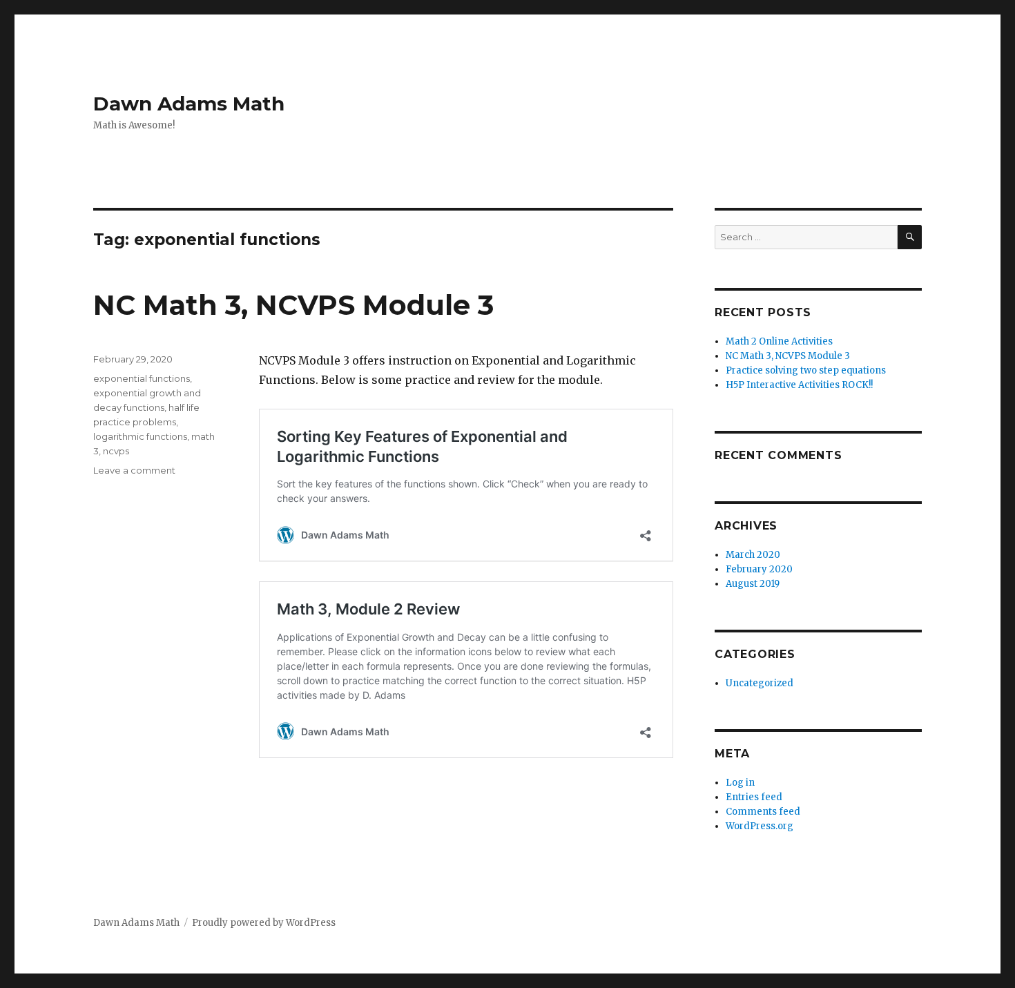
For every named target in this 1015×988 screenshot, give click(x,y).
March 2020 (753, 555)
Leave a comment (134, 470)
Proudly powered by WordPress (264, 923)
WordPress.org (759, 826)
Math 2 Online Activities (779, 341)
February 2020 (759, 569)
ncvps (116, 450)
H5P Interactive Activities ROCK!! (799, 385)
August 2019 (753, 584)
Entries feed (754, 797)
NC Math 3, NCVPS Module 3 (293, 305)
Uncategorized (759, 683)
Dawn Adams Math (188, 103)
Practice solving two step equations (806, 370)
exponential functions (141, 378)
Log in (740, 782)
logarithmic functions (140, 436)
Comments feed (763, 811)
